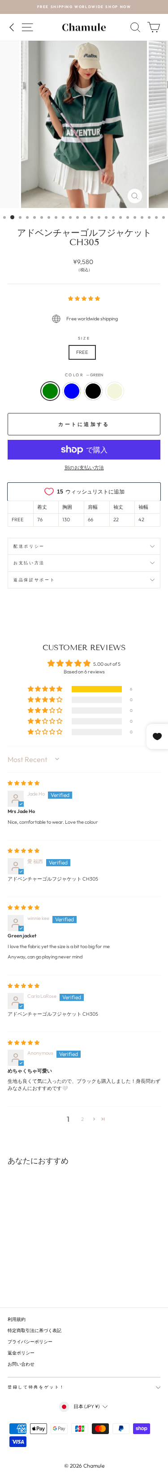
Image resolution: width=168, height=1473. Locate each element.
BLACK (93, 391)
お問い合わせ (21, 1364)
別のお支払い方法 (84, 467)
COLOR (84, 374)
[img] (23, 783)
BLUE (72, 391)
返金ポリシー (21, 1353)
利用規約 (17, 1319)
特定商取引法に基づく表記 (34, 1330)
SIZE (84, 338)
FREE (82, 352)
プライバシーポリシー (30, 1342)
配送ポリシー (29, 546)
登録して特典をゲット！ (36, 1386)
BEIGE (115, 391)
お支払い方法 (29, 562)
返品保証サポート (34, 579)
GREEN (50, 391)
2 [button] (82, 1119)
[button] (84, 298)
